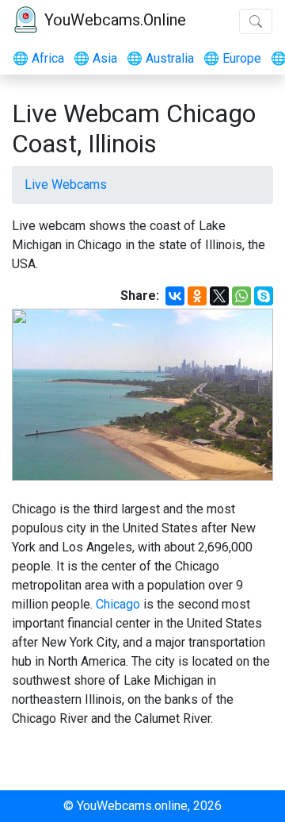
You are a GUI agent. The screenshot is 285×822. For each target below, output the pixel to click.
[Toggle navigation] (255, 22)
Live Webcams (66, 184)
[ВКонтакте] (174, 295)
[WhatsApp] (241, 295)
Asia (95, 58)
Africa (38, 58)
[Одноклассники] (197, 295)
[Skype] (263, 295)
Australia (160, 58)
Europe (232, 58)
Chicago (118, 604)
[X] (219, 295)
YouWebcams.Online (115, 19)
